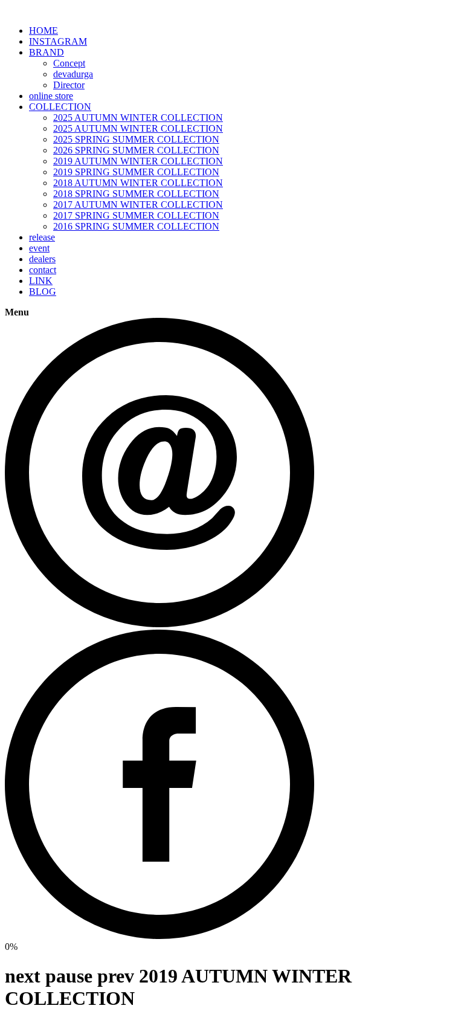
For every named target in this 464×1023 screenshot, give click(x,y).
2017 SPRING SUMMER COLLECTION (136, 215)
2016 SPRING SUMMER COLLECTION (136, 226)
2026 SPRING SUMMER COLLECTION (136, 150)
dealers (42, 259)
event (39, 248)
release (42, 237)
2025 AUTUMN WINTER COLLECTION (138, 117)
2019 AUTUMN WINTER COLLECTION (138, 161)
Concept (69, 63)
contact (42, 270)
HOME (43, 30)
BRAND (46, 52)
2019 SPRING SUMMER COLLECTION (136, 172)
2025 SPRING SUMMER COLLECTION (136, 139)
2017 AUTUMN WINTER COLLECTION (138, 204)
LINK (41, 281)
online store (51, 96)
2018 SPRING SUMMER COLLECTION (136, 194)
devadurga (73, 74)
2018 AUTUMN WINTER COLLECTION (138, 183)
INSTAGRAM (58, 41)
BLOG (42, 291)
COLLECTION (60, 107)
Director (69, 85)
